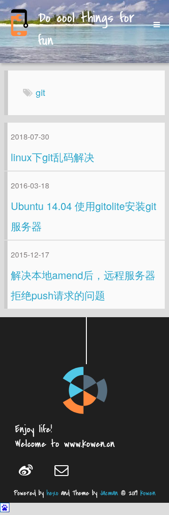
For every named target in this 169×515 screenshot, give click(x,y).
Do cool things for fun (86, 30)
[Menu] (153, 25)
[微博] (30, 470)
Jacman (109, 493)
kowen (147, 493)
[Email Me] (65, 470)
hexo (52, 493)
